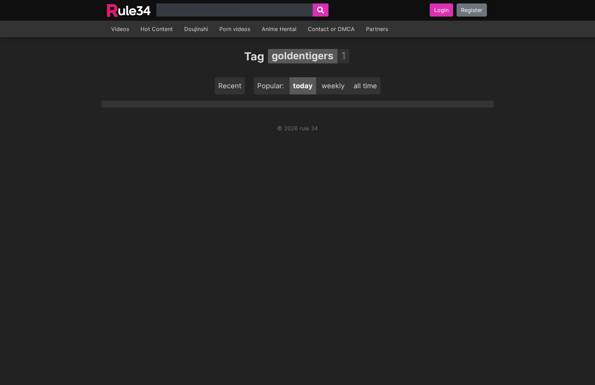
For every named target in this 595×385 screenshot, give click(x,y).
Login (441, 10)
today (303, 86)
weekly (333, 86)
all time (365, 86)
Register (471, 10)
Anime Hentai (279, 29)
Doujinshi (196, 29)
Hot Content (156, 29)
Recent (229, 86)
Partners (377, 29)
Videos (120, 29)
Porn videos (234, 29)
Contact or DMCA (331, 29)
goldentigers (302, 56)
